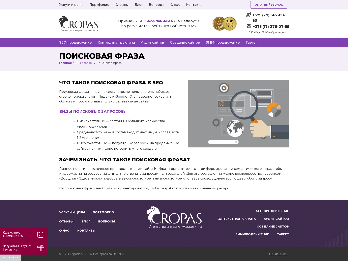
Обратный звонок (269, 4)
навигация (279, 254)
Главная (65, 63)
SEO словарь (84, 63)
